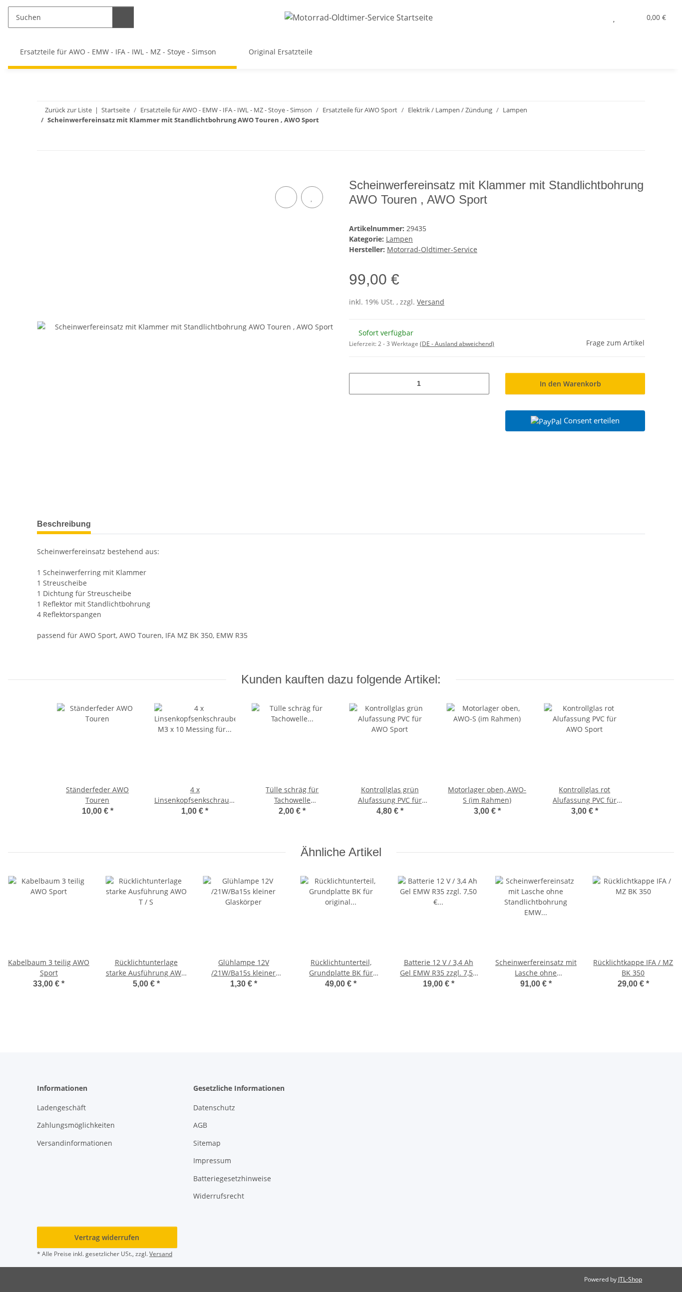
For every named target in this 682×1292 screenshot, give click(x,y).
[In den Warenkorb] (45, 172)
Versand (430, 302)
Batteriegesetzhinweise (232, 1178)
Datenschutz (214, 1107)
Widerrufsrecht (218, 1196)
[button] (594, 17)
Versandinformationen (74, 1143)
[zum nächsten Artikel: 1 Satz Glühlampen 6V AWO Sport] (634, 139)
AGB (200, 1125)
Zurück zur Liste (68, 109)
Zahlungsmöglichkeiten (76, 1125)
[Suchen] (123, 17)
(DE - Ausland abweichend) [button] (457, 343)
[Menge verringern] (360, 383)
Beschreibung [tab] (64, 524)
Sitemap (207, 1143)
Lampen (399, 239)
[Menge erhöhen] (478, 383)
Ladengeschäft (61, 1107)
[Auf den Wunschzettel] (312, 197)
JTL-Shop (630, 1279)
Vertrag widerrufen (106, 1237)
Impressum (212, 1160)
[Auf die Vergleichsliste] (286, 197)
